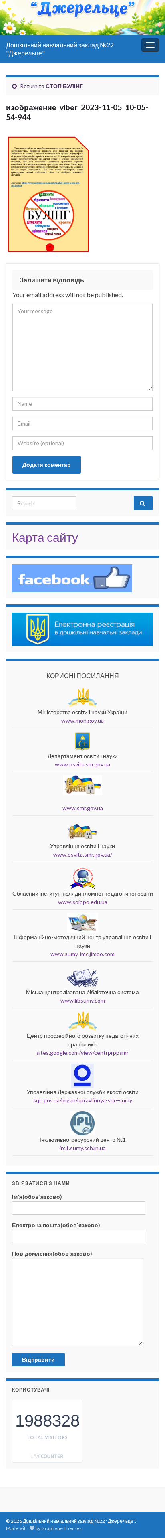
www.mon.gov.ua (82, 720)
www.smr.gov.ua (82, 807)
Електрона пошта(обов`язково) (56, 1225)
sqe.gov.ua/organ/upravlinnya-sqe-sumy (82, 1100)
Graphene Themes (61, 1528)
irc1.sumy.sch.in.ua (83, 1148)
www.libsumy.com (82, 1000)
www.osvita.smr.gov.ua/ (82, 854)
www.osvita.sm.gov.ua (82, 764)
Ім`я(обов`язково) (37, 1196)
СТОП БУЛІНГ (64, 86)
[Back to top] (147, 1490)
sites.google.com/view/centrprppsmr (82, 1052)
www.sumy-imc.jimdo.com (82, 953)
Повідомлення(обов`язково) (52, 1253)
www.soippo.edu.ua (82, 901)
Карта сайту (45, 537)
